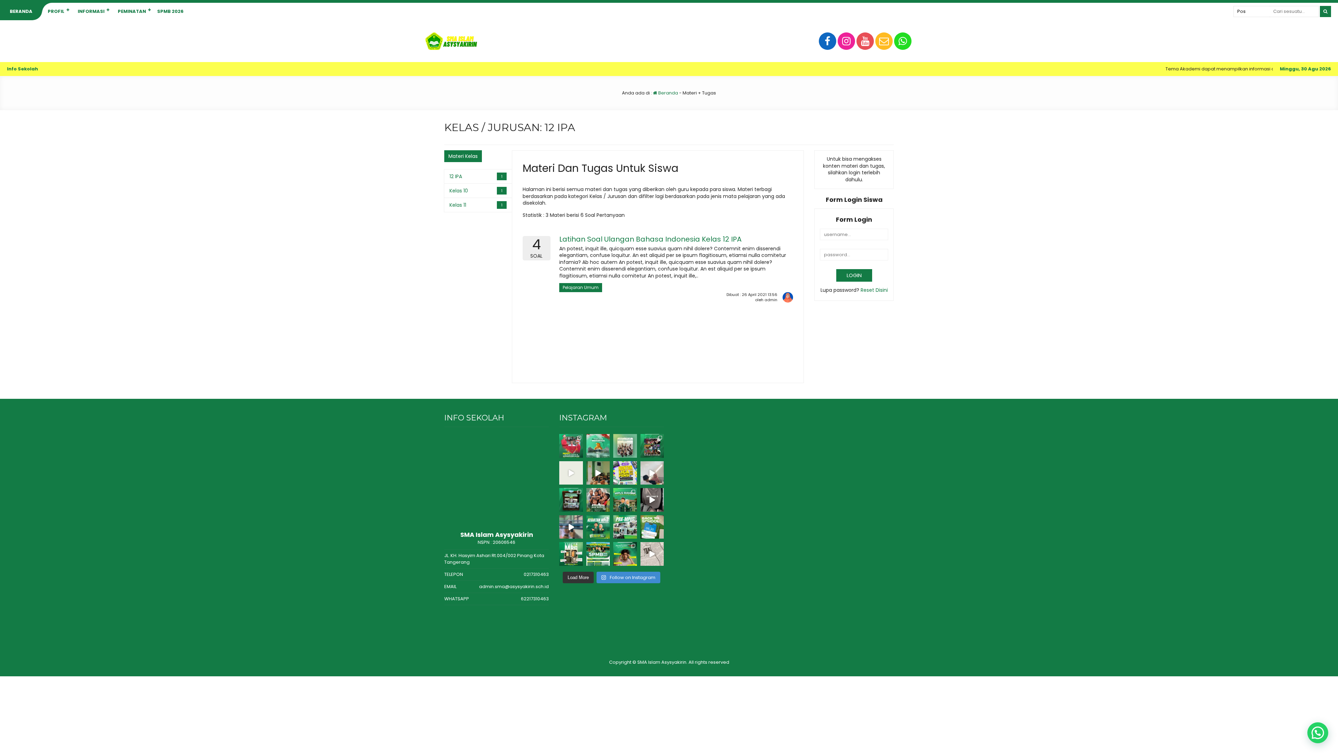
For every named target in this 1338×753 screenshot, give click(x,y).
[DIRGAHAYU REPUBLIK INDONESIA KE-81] (598, 446)
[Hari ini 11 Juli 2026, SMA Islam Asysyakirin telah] (625, 527)
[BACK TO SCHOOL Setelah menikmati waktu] (652, 527)
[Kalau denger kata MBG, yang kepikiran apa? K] (571, 554)
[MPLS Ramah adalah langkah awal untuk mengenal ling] (625, 500)
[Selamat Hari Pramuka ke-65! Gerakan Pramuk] (625, 446)
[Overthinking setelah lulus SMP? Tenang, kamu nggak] (625, 554)
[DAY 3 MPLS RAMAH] (652, 500)
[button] (1317, 732)
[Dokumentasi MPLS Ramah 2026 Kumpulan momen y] (571, 500)
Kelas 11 (457, 204)
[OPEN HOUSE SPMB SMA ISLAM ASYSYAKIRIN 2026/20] (598, 554)
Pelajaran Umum (581, 287)
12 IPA (455, 176)
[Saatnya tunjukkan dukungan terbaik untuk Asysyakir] (625, 473)
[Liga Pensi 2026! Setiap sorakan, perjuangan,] (571, 473)
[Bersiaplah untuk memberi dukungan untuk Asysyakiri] (598, 473)
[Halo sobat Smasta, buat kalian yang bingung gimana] (652, 554)
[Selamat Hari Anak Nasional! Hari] (598, 500)
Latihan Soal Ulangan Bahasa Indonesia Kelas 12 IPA (650, 239)
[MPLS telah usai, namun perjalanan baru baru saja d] (652, 473)
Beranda (21, 11)
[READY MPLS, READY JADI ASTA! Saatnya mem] (598, 527)
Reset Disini (874, 290)
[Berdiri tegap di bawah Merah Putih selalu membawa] (571, 446)
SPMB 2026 (170, 11)
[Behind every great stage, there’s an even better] (652, 446)
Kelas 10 (458, 190)
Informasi (91, 11)
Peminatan (132, 11)
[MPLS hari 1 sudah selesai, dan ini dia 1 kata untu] (571, 527)
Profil (56, 11)
